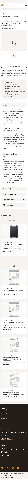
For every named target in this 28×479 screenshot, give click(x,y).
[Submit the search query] (3, 9)
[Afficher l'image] (14, 55)
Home (2, 13)
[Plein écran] (23, 48)
